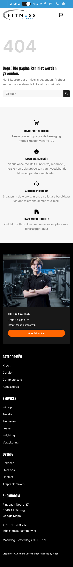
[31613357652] (64, 3)
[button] (61, 15)
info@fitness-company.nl (22, 324)
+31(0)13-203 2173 (18, 320)
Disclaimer (8, 553)
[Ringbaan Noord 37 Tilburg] (45, 3)
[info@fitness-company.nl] (51, 3)
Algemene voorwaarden (27, 553)
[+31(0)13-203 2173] (58, 3)
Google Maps (12, 516)
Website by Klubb (49, 553)
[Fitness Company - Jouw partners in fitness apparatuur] (19, 15)
